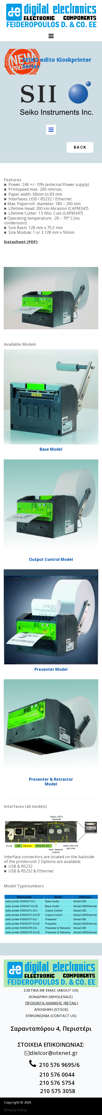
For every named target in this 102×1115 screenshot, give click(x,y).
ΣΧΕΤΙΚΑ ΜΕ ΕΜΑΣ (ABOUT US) (51, 990)
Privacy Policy (15, 1110)
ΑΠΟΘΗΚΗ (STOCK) (51, 1009)
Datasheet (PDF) (21, 242)
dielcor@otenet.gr (51, 1052)
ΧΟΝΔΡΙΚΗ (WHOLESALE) (51, 996)
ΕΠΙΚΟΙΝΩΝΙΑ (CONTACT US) (51, 1015)
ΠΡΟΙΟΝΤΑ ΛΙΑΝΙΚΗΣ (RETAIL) (51, 1002)
